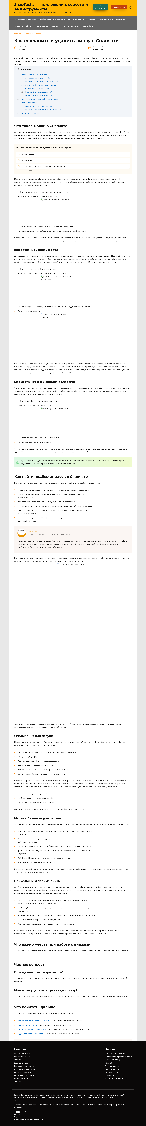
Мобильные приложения (52, 19)
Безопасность (119, 7)
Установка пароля (22, 1063)
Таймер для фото (113, 1066)
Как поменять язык (22, 1057)
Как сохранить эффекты (115, 1054)
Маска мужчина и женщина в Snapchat (42, 81)
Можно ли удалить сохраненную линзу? (43, 109)
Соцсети (120, 19)
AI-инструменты (100, 7)
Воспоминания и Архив (24, 1069)
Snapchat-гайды (23, 26)
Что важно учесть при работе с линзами (40, 99)
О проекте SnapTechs (25, 19)
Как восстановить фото (24, 1066)
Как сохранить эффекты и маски (33, 1021)
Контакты (18, 1114)
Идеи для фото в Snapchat (30, 1034)
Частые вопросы (29, 103)
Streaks (17, 1060)
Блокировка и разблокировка (118, 1057)
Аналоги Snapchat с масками (32, 1029)
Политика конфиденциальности (28, 1119)
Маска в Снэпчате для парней (38, 92)
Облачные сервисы (114, 1078)
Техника (91, 19)
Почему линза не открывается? (39, 106)
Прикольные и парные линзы (38, 95)
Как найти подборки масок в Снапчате (39, 85)
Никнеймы (88, 26)
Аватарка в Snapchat (28, 1025)
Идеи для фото (71, 26)
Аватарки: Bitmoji (112, 1060)
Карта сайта (19, 1117)
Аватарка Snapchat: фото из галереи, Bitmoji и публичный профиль (119, 1099)
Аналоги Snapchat (22, 1054)
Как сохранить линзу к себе (37, 78)
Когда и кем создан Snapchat (27, 1072)
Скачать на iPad (112, 1069)
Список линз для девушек (37, 89)
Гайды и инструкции (47, 26)
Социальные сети (113, 1075)
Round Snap (110, 1063)
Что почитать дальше (31, 113)
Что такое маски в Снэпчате (34, 75)
